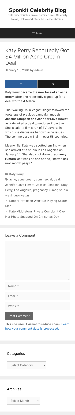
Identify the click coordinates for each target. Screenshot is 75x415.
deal (57, 179)
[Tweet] (53, 84)
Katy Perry (16, 174)
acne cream (26, 179)
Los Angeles (22, 190)
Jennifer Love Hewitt (19, 185)
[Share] (21, 84)
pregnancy (40, 190)
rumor (53, 190)
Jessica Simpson (47, 185)
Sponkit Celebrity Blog (37, 10)
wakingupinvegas (17, 195)
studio (63, 190)
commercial (44, 179)
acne (12, 179)
